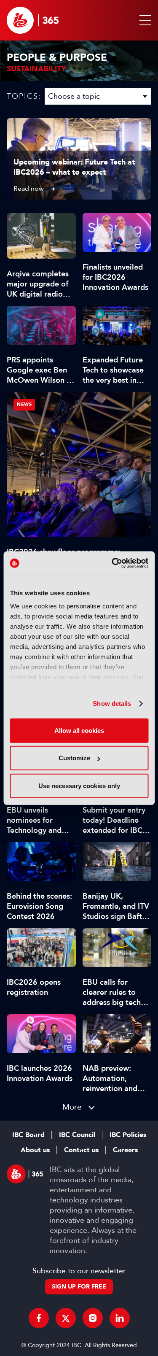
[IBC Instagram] (93, 1318)
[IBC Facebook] (39, 1318)
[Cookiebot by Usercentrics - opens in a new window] (112, 563)
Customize (74, 758)
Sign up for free (79, 1287)
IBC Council (77, 1135)
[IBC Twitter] (66, 1318)
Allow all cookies (79, 730)
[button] (143, 20)
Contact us (81, 1150)
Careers (125, 1150)
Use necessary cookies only (79, 785)
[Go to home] (33, 20)
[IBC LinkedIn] (120, 1318)
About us (35, 1150)
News (24, 404)
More (72, 1107)
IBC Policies (128, 1135)
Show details (112, 703)
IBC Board (28, 1135)
